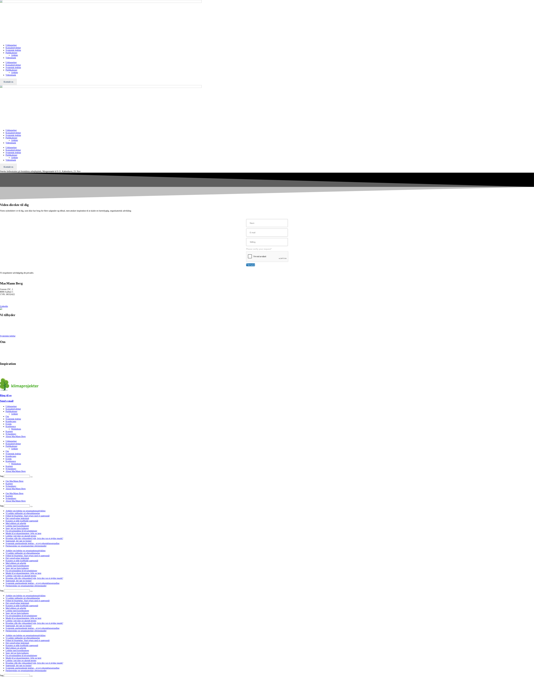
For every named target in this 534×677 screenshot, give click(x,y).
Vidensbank (11, 58)
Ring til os (6, 395)
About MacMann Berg (16, 436)
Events (3, 331)
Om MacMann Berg (14, 481)
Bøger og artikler (7, 369)
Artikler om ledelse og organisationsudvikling (25, 511)
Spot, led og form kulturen (17, 528)
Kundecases (11, 421)
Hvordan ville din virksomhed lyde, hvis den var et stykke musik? (34, 538)
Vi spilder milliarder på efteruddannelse (23, 513)
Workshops (16, 429)
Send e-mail (6, 400)
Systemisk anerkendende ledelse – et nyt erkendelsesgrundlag (32, 543)
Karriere (3, 353)
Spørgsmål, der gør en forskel (18, 541)
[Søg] (31, 476)
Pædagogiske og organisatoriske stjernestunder (26, 546)
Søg (1, 476)
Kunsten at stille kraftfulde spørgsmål (22, 521)
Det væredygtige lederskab (17, 518)
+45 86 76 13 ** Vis (9, 299)
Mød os (3, 348)
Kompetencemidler (8, 374)
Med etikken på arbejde (16, 523)
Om (7, 416)
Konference (5, 326)
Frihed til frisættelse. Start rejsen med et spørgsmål (28, 516)
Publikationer (11, 53)
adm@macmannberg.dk (10, 301)
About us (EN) (6, 358)
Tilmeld (250, 264)
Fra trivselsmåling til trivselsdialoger (21, 531)
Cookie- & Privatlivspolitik (12, 355)
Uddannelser (11, 45)
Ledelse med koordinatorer (17, 526)
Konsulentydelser (13, 48)
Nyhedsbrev (5, 372)
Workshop (4, 328)
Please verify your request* (259, 249)
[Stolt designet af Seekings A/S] (1, 309)
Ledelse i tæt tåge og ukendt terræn (21, 536)
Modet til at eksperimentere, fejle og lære (23, 533)
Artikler (14, 55)
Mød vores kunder (8, 350)
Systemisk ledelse (13, 50)
